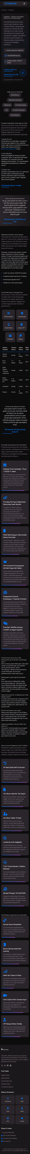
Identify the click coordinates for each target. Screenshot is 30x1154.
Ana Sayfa (3, 10)
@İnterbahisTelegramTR (9, 149)
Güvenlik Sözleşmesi (19, 110)
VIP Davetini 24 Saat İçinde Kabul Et (15, 430)
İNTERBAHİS (10, 3)
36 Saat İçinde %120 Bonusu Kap (15, 220)
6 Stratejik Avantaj (20, 105)
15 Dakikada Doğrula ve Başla (11, 185)
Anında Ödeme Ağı (6, 1081)
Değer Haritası (5, 1075)
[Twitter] (2, 1065)
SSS (6, 110)
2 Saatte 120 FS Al (10, 70)
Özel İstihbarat (15, 115)
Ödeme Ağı (7, 105)
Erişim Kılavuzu (15, 95)
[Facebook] (7, 1065)
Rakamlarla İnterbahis (15, 100)
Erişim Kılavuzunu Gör (11, 75)
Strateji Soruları (5, 1084)
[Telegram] (10, 1065)
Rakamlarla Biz (5, 1078)
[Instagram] (5, 1065)
